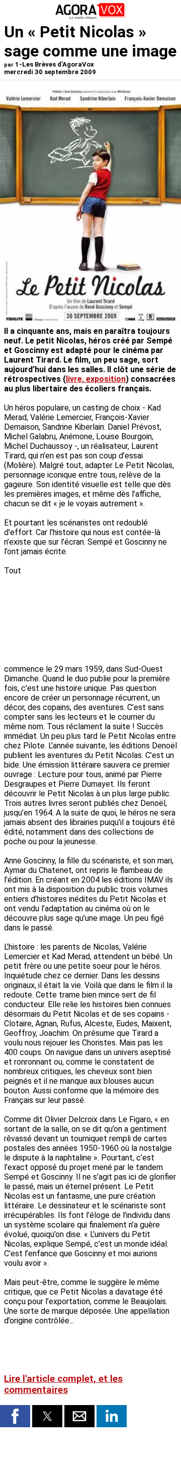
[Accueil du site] (90, 17)
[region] (101, 609)
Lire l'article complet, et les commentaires (63, 1384)
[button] (15, 1416)
